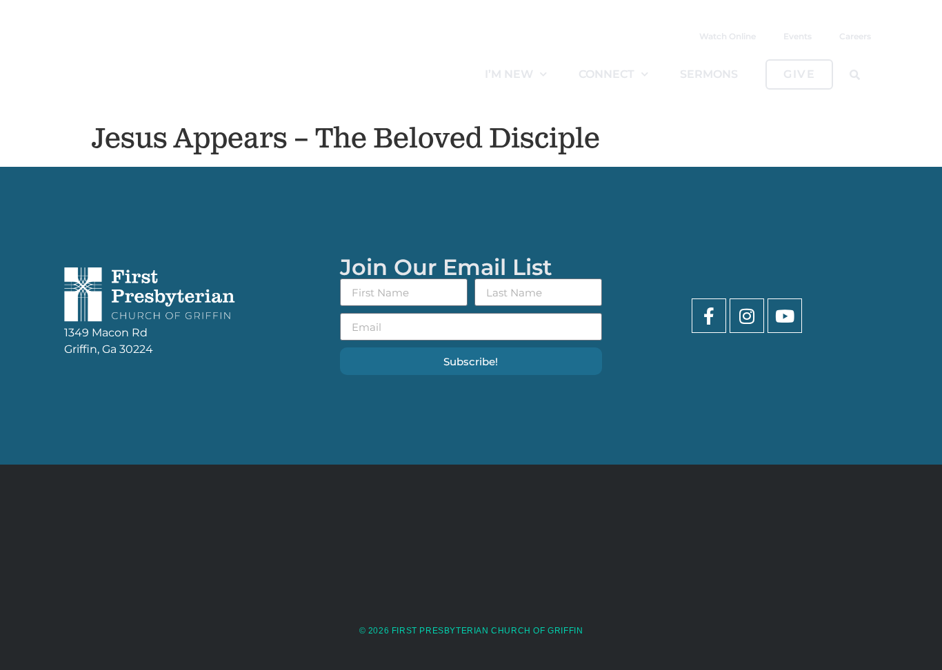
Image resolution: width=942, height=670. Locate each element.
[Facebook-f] (709, 315)
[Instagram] (747, 315)
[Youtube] (785, 315)
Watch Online (727, 36)
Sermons (709, 74)
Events (797, 36)
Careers (855, 36)
